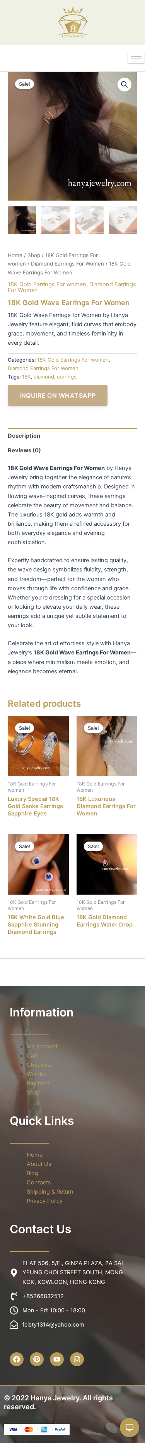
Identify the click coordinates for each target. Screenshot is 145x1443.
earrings (67, 377)
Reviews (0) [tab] (24, 450)
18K (26, 377)
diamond (44, 377)
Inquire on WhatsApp (57, 395)
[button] (124, 84)
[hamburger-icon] (136, 58)
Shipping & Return (50, 1191)
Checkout (39, 1064)
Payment (38, 1083)
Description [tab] (24, 435)
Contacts (39, 1182)
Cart (32, 1055)
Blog (32, 1173)
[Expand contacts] (129, 1427)
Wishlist (37, 1074)
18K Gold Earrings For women (47, 284)
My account (42, 1046)
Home (15, 255)
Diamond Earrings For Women (67, 264)
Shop (33, 255)
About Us (39, 1164)
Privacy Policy (45, 1200)
